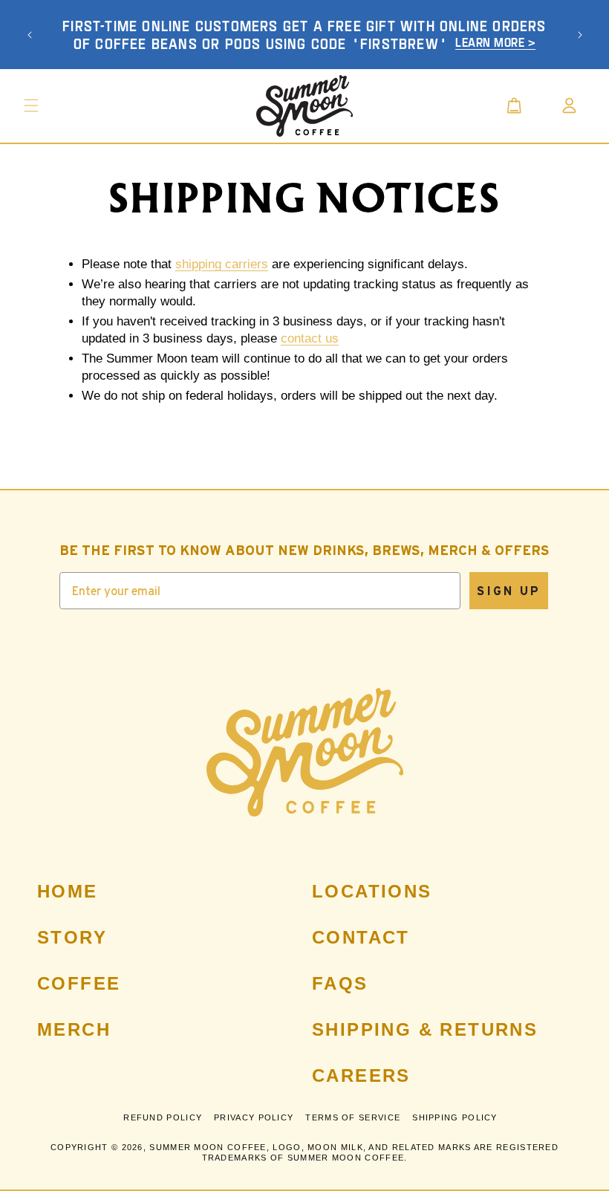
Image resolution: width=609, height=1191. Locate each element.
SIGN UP (509, 590)
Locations (372, 891)
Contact (361, 937)
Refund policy (162, 1117)
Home (67, 891)
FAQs (340, 983)
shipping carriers (221, 264)
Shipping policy (455, 1117)
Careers (361, 1075)
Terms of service (352, 1117)
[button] (31, 105)
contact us (310, 338)
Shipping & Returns (425, 1029)
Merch (74, 1029)
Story (72, 937)
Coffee (78, 983)
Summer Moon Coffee (207, 1147)
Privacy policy (253, 1117)
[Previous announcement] (29, 35)
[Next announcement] (580, 35)
